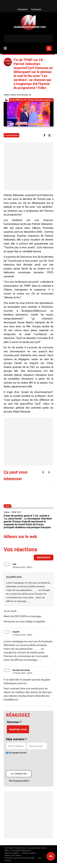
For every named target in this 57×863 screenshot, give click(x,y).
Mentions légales (12, 853)
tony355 (16, 631)
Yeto (14, 564)
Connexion (36, 9)
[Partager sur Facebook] (45, 135)
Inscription (22, 9)
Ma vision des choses (21, 670)
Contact (8, 860)
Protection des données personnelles (20, 858)
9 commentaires (11, 135)
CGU (39, 858)
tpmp (13, 94)
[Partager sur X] (50, 135)
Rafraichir (43, 557)
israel (7, 506)
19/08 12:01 (16, 512)
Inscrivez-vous (18, 729)
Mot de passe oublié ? (19, 780)
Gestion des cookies (13, 855)
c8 (30, 94)
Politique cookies (29, 853)
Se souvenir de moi (17, 752)
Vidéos (7, 94)
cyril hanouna (22, 94)
